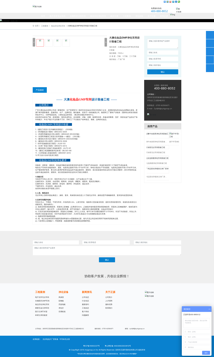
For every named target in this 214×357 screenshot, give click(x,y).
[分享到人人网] (176, 2)
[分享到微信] (179, 2)
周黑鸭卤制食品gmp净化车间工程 (162, 163)
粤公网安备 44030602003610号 (118, 346)
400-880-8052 (159, 11)
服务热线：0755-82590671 (104, 329)
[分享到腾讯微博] (173, 2)
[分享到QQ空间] (168, 2)
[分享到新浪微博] (170, 2)
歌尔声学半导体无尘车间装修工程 (162, 139)
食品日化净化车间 (58, 26)
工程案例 (44, 26)
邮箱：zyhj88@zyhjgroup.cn (135, 329)
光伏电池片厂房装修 (50, 339)
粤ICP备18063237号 (91, 346)
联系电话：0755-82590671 (158, 105)
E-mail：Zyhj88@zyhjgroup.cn (159, 108)
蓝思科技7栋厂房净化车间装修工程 (162, 174)
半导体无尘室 (64, 339)
